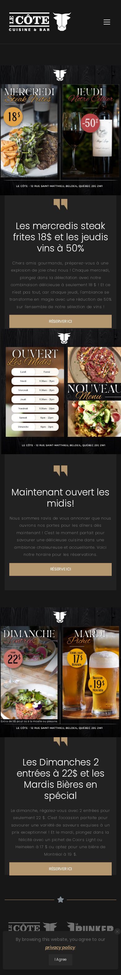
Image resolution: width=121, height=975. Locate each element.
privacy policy (60, 947)
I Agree (60, 959)
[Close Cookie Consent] (117, 931)
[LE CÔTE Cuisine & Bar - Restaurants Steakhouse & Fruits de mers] (40, 21)
